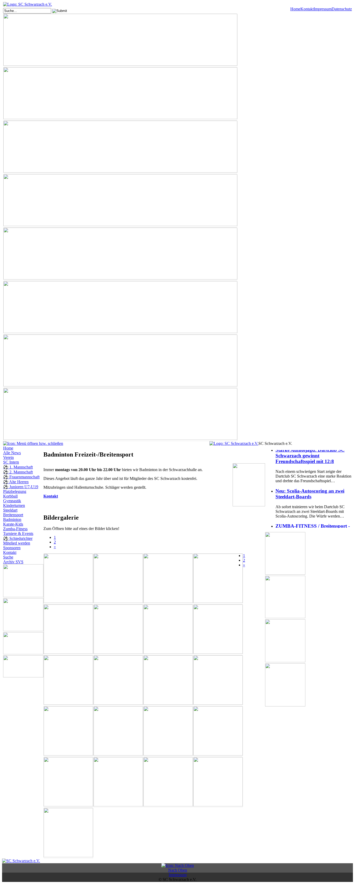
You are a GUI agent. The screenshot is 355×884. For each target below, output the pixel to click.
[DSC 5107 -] (68, 833)
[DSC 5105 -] (168, 782)
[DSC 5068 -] (68, 579)
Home (295, 9)
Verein (8, 457)
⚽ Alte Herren (16, 482)
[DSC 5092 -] (118, 680)
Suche (8, 557)
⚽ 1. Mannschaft (18, 467)
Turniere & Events (18, 533)
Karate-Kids (13, 524)
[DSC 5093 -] (168, 680)
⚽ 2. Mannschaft (18, 472)
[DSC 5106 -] (218, 782)
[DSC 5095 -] (68, 731)
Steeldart (10, 510)
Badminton (12, 519)
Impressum (323, 9)
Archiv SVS (13, 562)
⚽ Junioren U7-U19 (20, 487)
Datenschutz (342, 9)
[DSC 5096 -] (118, 731)
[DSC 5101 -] (68, 782)
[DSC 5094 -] (218, 680)
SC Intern (11, 462)
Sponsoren (12, 548)
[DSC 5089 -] (218, 629)
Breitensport (13, 515)
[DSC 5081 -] (168, 579)
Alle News (12, 453)
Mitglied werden (16, 543)
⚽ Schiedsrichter (17, 538)
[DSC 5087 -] (118, 629)
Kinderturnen (14, 505)
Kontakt (307, 9)
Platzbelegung (14, 491)
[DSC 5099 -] (218, 731)
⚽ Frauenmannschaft (21, 477)
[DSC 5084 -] (68, 629)
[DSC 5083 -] (218, 579)
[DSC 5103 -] (118, 782)
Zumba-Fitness (15, 529)
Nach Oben (177, 870)
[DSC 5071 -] (118, 579)
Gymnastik (12, 501)
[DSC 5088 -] (168, 629)
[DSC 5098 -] (168, 731)
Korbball (10, 496)
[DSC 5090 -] (68, 680)
